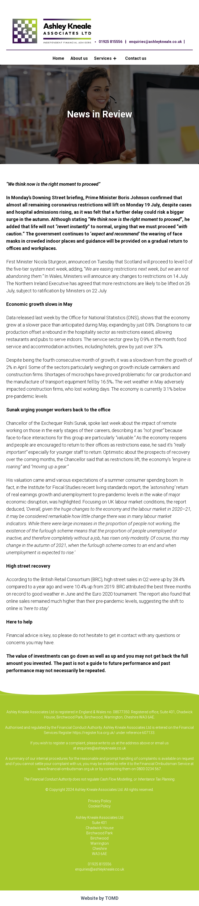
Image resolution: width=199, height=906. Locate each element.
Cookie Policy (99, 806)
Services (103, 58)
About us (79, 58)
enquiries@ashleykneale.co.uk (155, 42)
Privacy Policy (99, 801)
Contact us (135, 58)
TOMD (111, 898)
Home (58, 58)
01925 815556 (110, 42)
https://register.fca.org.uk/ (94, 733)
